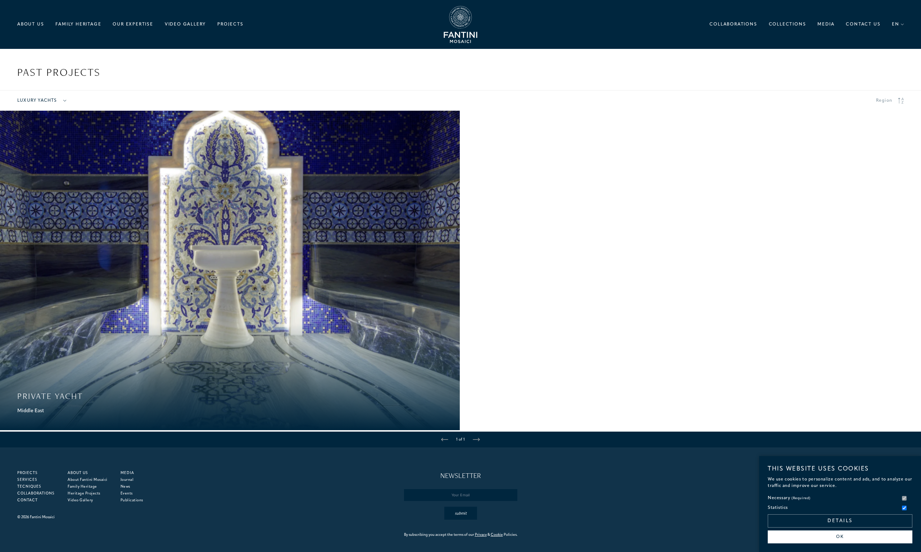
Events (127, 494)
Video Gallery (185, 24)
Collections (787, 24)
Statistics (778, 508)
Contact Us (863, 24)
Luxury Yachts (37, 100)
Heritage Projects (84, 494)
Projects (27, 473)
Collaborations (733, 24)
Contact (27, 500)
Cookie (497, 535)
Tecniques (29, 487)
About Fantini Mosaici (88, 480)
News (125, 487)
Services (27, 480)
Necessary (789, 498)
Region (884, 100)
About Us (30, 24)
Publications (132, 500)
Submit (461, 513)
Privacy (481, 535)
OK (840, 537)
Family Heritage (78, 24)
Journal (127, 480)
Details (840, 521)
